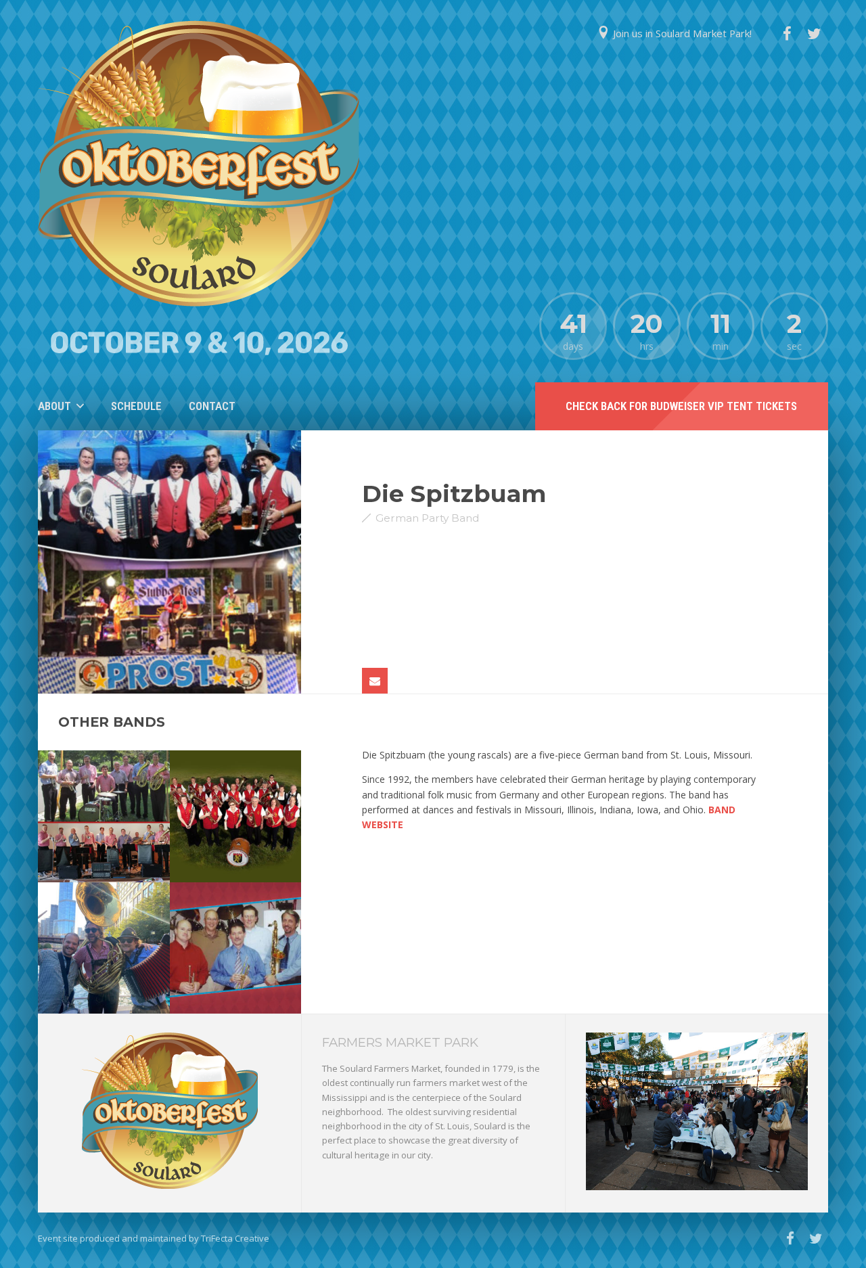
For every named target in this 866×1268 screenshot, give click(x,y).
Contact (212, 406)
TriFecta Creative (235, 1238)
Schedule (136, 406)
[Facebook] (786, 33)
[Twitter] (814, 33)
